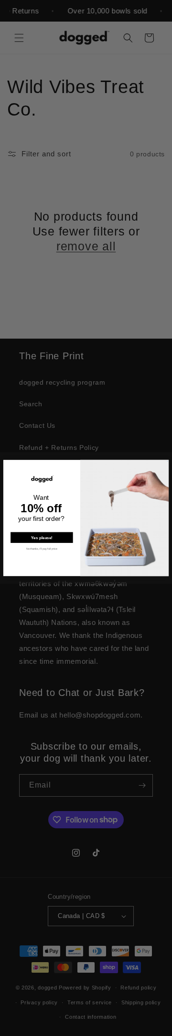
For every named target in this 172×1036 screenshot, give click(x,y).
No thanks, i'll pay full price (41, 548)
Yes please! (42, 537)
